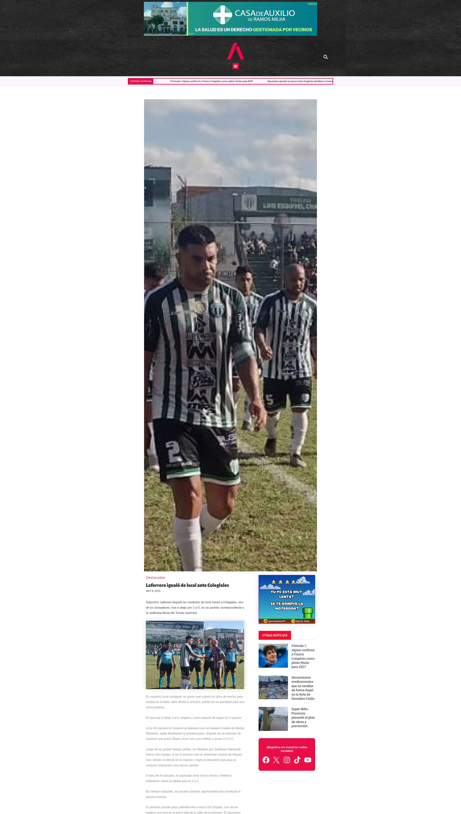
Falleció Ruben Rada (248, 81)
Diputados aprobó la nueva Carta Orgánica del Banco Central (190, 81)
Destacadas (155, 577)
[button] (236, 66)
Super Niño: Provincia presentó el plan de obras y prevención (306, 81)
